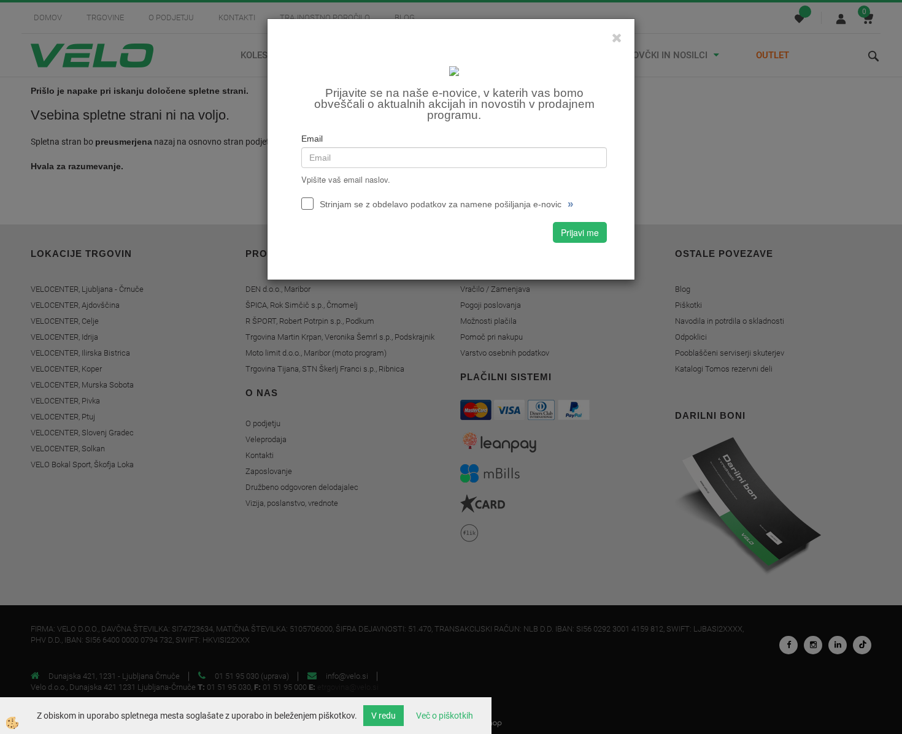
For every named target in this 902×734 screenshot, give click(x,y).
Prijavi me (580, 232)
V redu (383, 716)
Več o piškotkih (444, 716)
